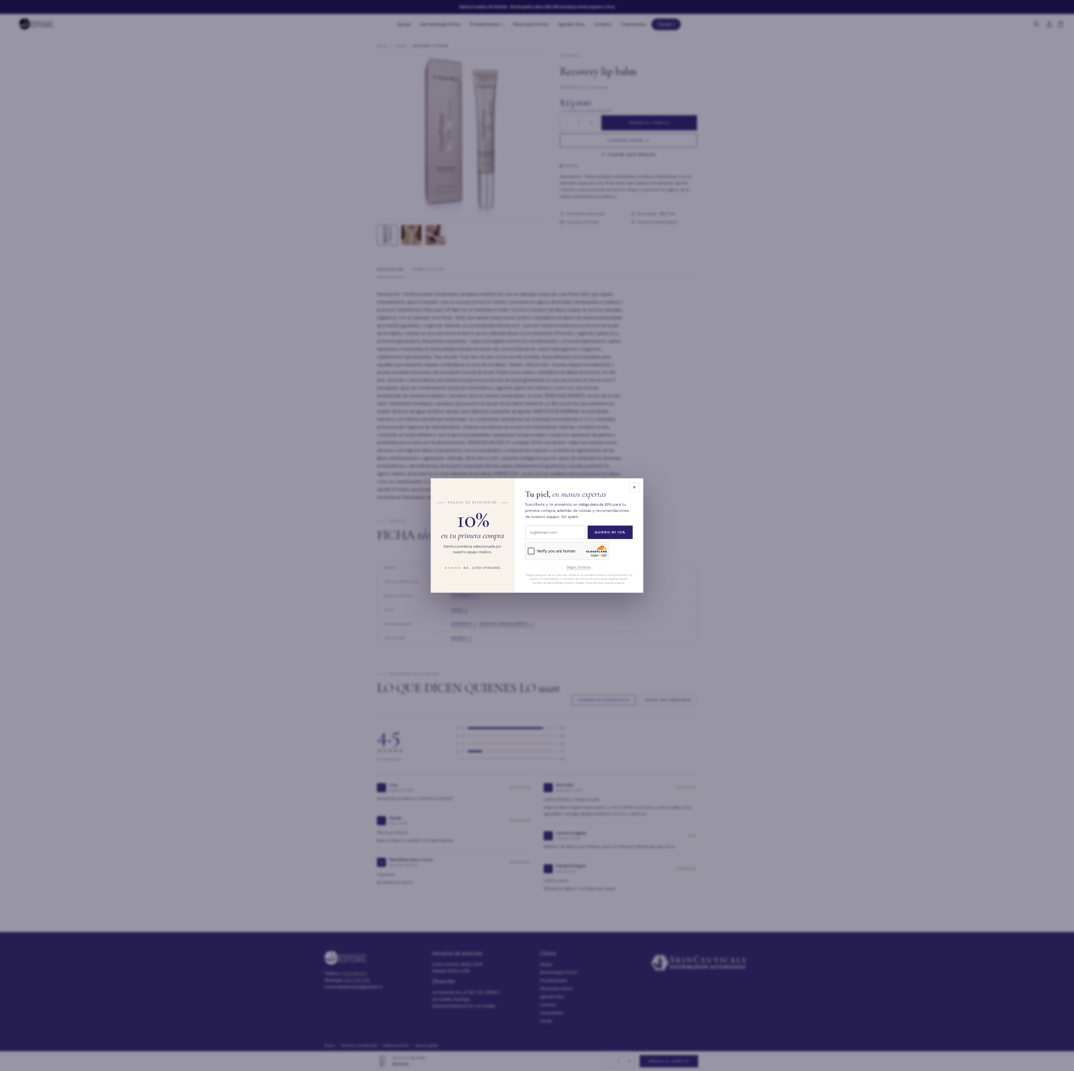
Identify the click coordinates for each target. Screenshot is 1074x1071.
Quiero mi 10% (610, 532)
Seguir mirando (579, 567)
